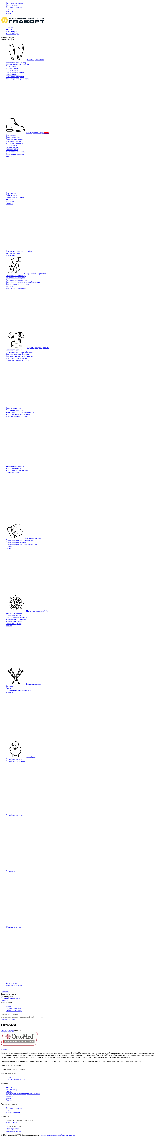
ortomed (4, 1049)
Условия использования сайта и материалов (57, 1135)
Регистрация (11, 1019)
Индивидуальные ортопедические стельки (23, 1094)
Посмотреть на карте (14, 1131)
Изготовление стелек (14, 3)
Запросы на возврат (13, 1008)
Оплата (9, 9)
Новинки (9, 27)
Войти (8, 13)
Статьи (8, 1098)
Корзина (4, 998)
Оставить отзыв (12, 5)
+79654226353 (11, 1122)
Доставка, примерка (14, 7)
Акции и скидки (12, 34)
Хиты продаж (11, 31)
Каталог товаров (12, 1089)
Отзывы (9, 1092)
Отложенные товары (14, 1011)
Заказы (8, 1006)
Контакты (10, 11)
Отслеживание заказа (9, 1017)
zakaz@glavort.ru (12, 1129)
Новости (9, 1096)
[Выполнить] (42, 1017)
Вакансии (10, 1100)
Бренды (9, 29)
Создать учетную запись (15, 1079)
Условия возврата (13, 1112)
